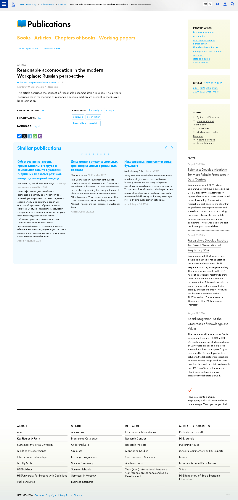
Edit (228, 494)
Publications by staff (191, 432)
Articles (42, 37)
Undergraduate (80, 444)
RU (205, 4)
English (36, 126)
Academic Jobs (133, 463)
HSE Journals (186, 438)
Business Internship (82, 481)
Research (133, 426)
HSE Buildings (24, 469)
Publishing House (189, 444)
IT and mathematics (203, 47)
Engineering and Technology (203, 122)
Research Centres (135, 438)
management (200, 51)
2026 (213, 83)
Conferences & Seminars (140, 457)
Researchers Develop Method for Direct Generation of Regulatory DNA (208, 245)
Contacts (39, 495)
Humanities (203, 128)
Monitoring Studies (136, 451)
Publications (48, 24)
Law (42, 110)
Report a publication (28, 48)
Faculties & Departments (31, 451)
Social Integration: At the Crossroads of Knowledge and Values (208, 324)
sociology (198, 55)
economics (199, 36)
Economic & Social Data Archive (197, 463)
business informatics (203, 32)
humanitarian (200, 43)
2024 (196, 88)
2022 (208, 88)
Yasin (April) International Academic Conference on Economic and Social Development (146, 473)
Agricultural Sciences (208, 117)
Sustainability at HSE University (35, 444)
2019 (202, 91)
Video (182, 469)
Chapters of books (75, 37)
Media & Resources (194, 426)
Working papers (117, 37)
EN (210, 4)
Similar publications (39, 148)
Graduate (76, 451)
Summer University (82, 463)
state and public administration (201, 60)
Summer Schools (81, 469)
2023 (202, 88)
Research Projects (135, 444)
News (192, 158)
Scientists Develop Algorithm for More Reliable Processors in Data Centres (208, 174)
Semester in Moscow (83, 475)
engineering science (204, 39)
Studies (77, 426)
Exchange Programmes (84, 457)
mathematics (215, 51)
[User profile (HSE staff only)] (225, 4)
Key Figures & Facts (28, 438)
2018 (208, 91)
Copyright (51, 495)
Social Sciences (205, 143)
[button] (82, 154)
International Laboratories (140, 432)
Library (183, 457)
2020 (196, 91)
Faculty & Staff (26, 463)
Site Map (78, 495)
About (22, 426)
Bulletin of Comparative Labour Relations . (37, 82)
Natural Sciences (206, 139)
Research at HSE (52, 48)
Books (23, 37)
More (216, 91)
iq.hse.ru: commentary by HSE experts (201, 451)
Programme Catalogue (84, 438)
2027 (207, 83)
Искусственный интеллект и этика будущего (148, 163)
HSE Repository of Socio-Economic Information (199, 477)
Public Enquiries (26, 481)
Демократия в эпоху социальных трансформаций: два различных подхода (94, 165)
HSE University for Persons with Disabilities (42, 475)
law (216, 47)
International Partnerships (32, 457)
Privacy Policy (65, 495)
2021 (215, 88)
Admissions (77, 432)
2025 (219, 83)
